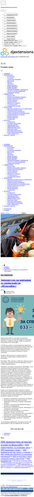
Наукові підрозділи (12, 116)
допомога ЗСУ (19, 466)
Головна (6, 266)
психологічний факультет (8, 464)
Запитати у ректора (9, 135)
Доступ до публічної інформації (16, 91)
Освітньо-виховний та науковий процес (18, 113)
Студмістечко (11, 119)
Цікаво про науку (12, 85)
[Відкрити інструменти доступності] (3, 3)
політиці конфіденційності (12, 495)
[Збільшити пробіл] (25, 46)
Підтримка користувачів (14, 123)
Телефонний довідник (13, 92)
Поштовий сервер (12, 129)
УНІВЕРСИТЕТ (8, 94)
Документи (10, 83)
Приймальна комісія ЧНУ (21, 467)
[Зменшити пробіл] (23, 46)
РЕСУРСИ (7, 120)
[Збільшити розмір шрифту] (21, 42)
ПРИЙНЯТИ (24, 495)
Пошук (23, 213)
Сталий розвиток (12, 101)
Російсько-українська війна (22, 460)
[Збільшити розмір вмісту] (21, 41)
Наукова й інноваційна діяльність (16, 97)
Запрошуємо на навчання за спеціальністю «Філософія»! (16, 282)
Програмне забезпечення (14, 130)
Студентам (10, 78)
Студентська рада (12, 104)
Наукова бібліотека (12, 117)
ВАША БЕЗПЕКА (12, 86)
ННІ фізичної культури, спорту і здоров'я (15, 451)
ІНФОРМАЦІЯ (8, 75)
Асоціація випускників (13, 105)
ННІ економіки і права (10, 450)
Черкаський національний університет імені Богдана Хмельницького (15, 486)
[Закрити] (5, 11)
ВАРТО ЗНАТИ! (12, 88)
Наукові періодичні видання (15, 98)
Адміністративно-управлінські (16, 111)
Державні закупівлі (12, 125)
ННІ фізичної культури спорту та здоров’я (16, 462)
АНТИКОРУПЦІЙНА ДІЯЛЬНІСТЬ (17, 89)
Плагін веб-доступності (8, 57)
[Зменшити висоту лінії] (16, 44)
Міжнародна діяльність (13, 103)
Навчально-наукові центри (14, 110)
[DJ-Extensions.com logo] (17, 55)
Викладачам (10, 81)
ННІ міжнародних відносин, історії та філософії (16, 443)
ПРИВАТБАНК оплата (13, 127)
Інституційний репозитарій (15, 132)
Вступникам (10, 76)
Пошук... (3, 213)
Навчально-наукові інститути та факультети (19, 108)
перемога (8, 467)
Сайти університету (12, 133)
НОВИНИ (7, 73)
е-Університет (11, 122)
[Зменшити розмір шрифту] (18, 42)
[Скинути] (2, 10)
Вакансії (9, 82)
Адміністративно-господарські (16, 114)
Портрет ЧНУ (11, 95)
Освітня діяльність (12, 100)
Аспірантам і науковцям (14, 79)
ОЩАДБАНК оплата (13, 126)
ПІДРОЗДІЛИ (8, 107)
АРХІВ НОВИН (17, 473)
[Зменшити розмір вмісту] (19, 41)
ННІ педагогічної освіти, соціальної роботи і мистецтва (16, 457)
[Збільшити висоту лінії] (18, 44)
